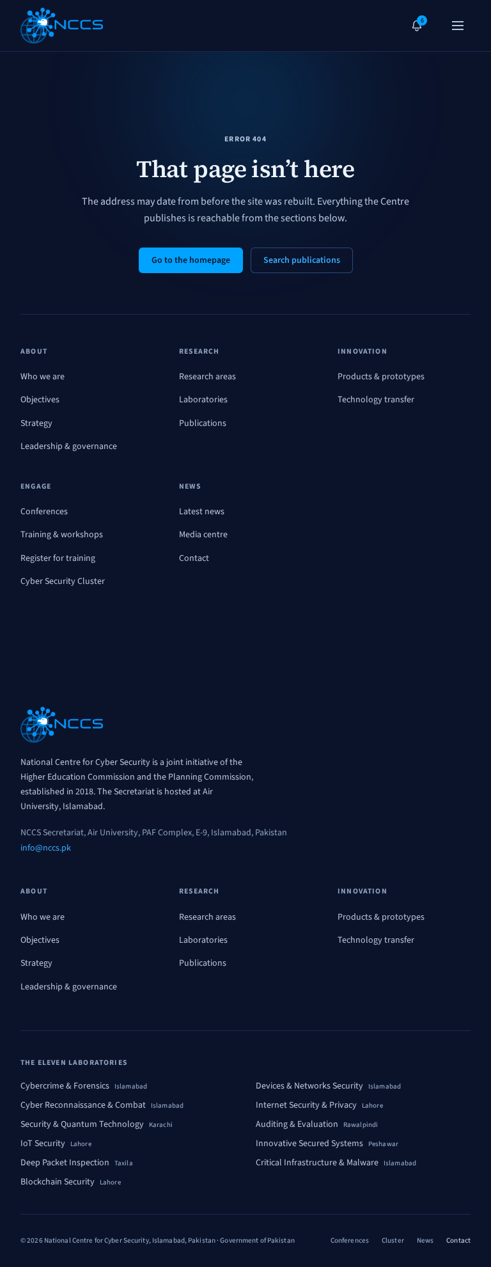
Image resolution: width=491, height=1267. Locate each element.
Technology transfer (376, 399)
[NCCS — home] (61, 25)
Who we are (42, 376)
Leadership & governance (68, 446)
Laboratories (203, 399)
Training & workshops (61, 534)
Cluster (393, 1240)
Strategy (36, 423)
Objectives (39, 399)
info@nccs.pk (45, 848)
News (425, 1240)
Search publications (301, 260)
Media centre (203, 534)
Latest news (201, 511)
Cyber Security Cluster (62, 581)
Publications (202, 423)
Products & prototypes (381, 376)
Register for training (57, 558)
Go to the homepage (191, 260)
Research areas (207, 376)
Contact (194, 558)
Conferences (44, 511)
